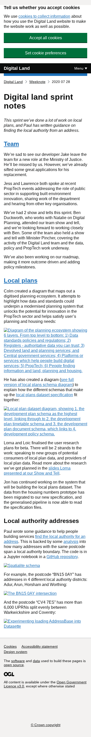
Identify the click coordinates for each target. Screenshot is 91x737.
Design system (15, 652)
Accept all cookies (45, 38)
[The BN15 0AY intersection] (30, 593)
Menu (78, 68)
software (18, 661)
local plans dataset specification (44, 395)
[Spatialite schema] (22, 565)
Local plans (20, 280)
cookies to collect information (44, 16)
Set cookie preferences (45, 53)
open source (14, 665)
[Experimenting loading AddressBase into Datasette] (45, 626)
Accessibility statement (39, 646)
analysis (70, 541)
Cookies (10, 646)
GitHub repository (62, 557)
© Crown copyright (45, 725)
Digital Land (17, 68)
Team (11, 143)
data (36, 661)
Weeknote (37, 82)
